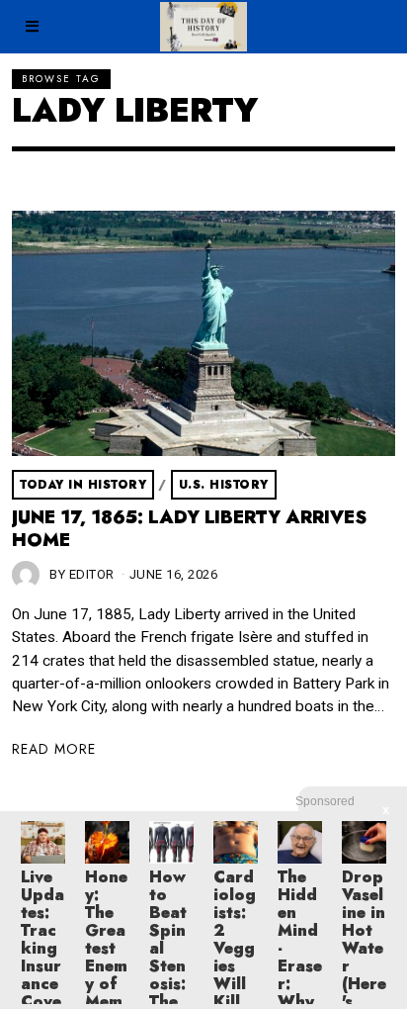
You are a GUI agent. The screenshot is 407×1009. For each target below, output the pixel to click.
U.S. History (224, 485)
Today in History (83, 485)
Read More (54, 749)
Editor (92, 574)
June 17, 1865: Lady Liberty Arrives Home (189, 529)
